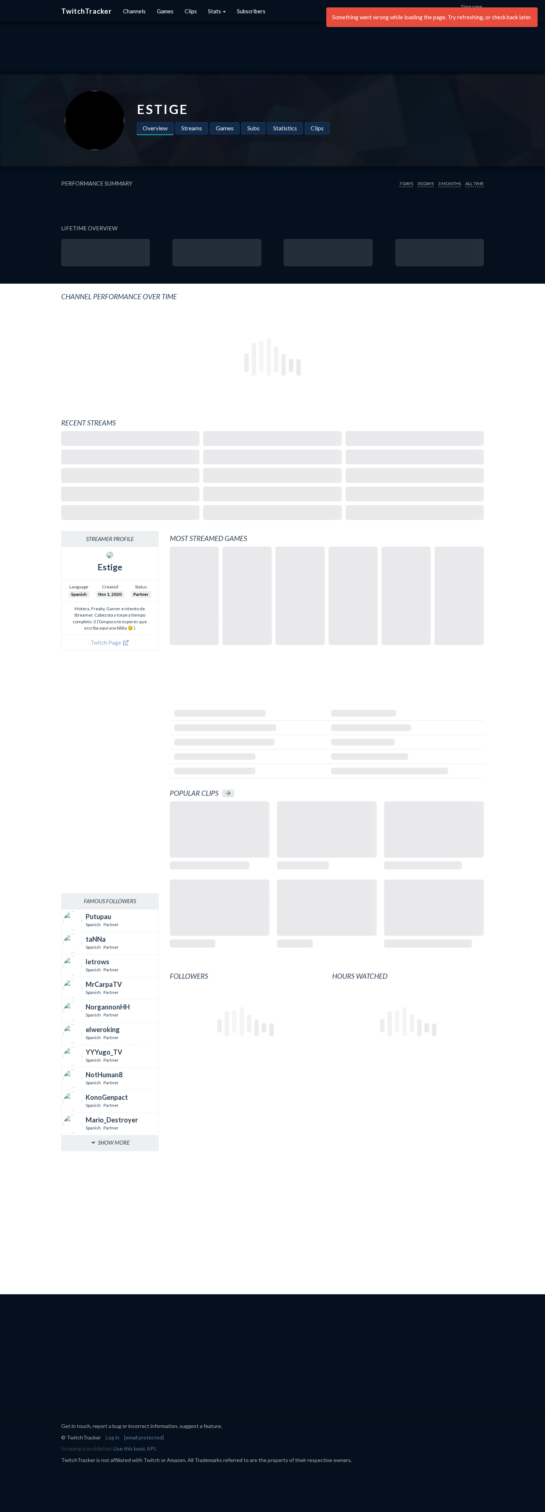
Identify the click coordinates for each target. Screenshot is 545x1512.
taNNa (96, 939)
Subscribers (251, 11)
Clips (191, 11)
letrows (97, 962)
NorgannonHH (108, 1007)
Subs (253, 127)
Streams (191, 127)
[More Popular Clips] (228, 793)
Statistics (285, 127)
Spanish (79, 594)
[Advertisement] (272, 48)
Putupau (98, 916)
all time (474, 183)
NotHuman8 (104, 1075)
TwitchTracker (86, 11)
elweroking (103, 1029)
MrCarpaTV (104, 984)
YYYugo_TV (104, 1052)
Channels (134, 11)
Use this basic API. (135, 1448)
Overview (155, 127)
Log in (112, 1437)
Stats (215, 11)
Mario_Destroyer (112, 1120)
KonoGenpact (107, 1097)
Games (165, 11)
